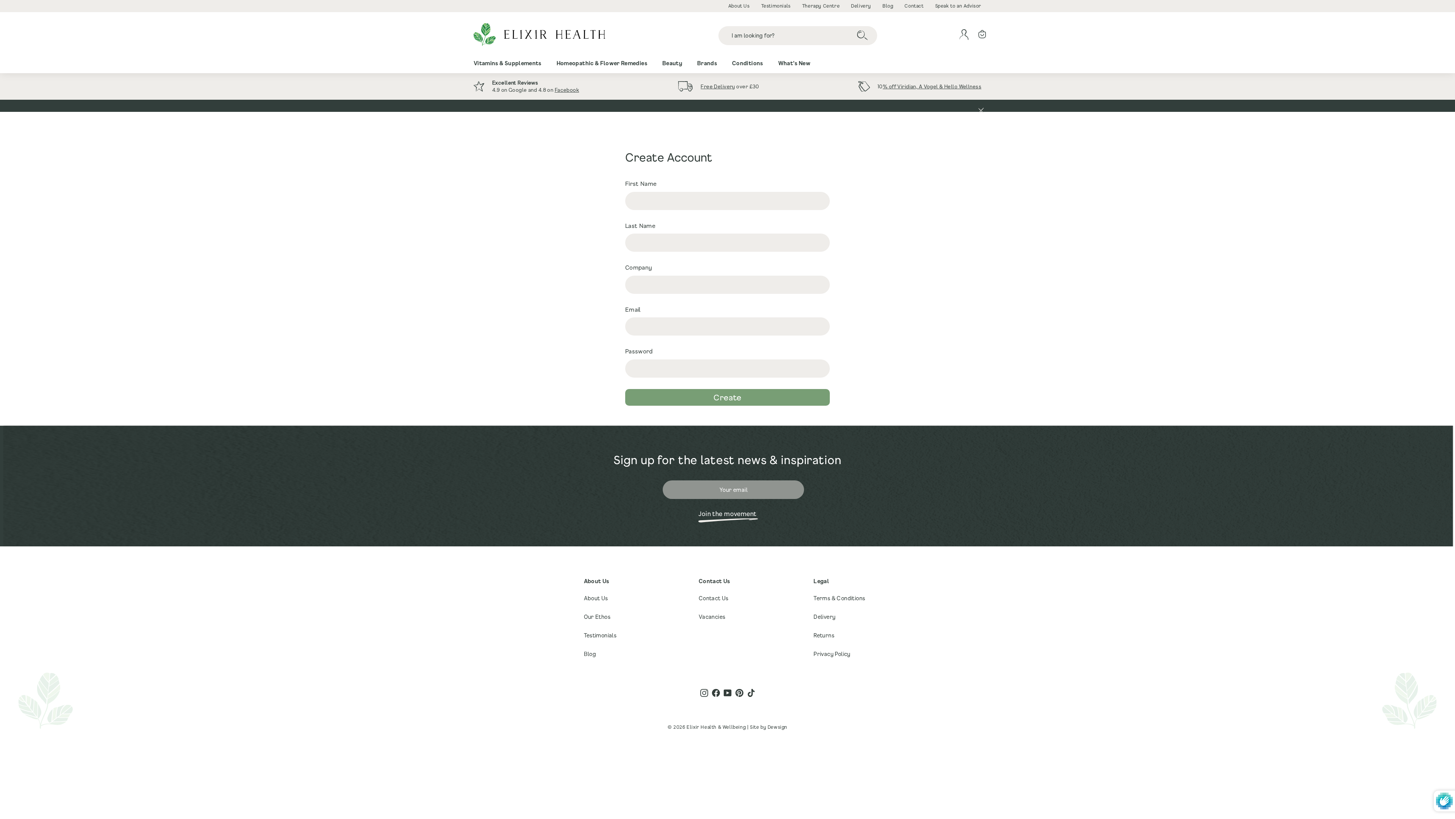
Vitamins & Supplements (507, 63)
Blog (887, 5)
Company (638, 267)
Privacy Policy (832, 654)
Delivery (861, 5)
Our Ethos (597, 616)
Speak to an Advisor (958, 5)
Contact (913, 5)
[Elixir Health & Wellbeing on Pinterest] (739, 693)
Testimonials (776, 5)
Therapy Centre (821, 5)
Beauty (672, 63)
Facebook (567, 90)
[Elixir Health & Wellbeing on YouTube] (728, 693)
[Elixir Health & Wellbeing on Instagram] (704, 693)
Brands (707, 63)
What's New (794, 63)
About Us (739, 5)
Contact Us (714, 598)
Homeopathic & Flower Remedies (602, 63)
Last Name (640, 225)
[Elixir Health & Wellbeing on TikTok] (751, 693)
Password (639, 351)
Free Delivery (718, 86)
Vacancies (712, 616)
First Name (641, 183)
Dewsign (777, 727)
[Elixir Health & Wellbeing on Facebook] (716, 693)
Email (633, 309)
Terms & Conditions (839, 598)
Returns (824, 635)
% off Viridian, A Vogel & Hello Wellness (932, 86)
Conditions (747, 63)
